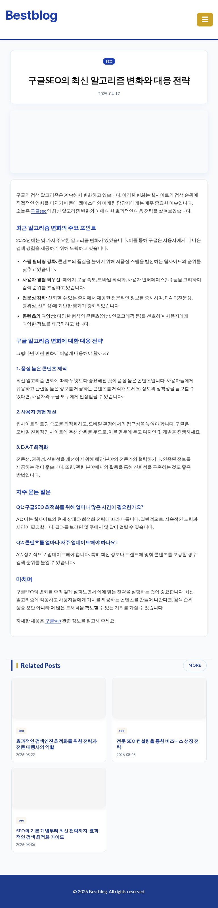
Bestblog (31, 15)
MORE (194, 665)
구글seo (39, 210)
